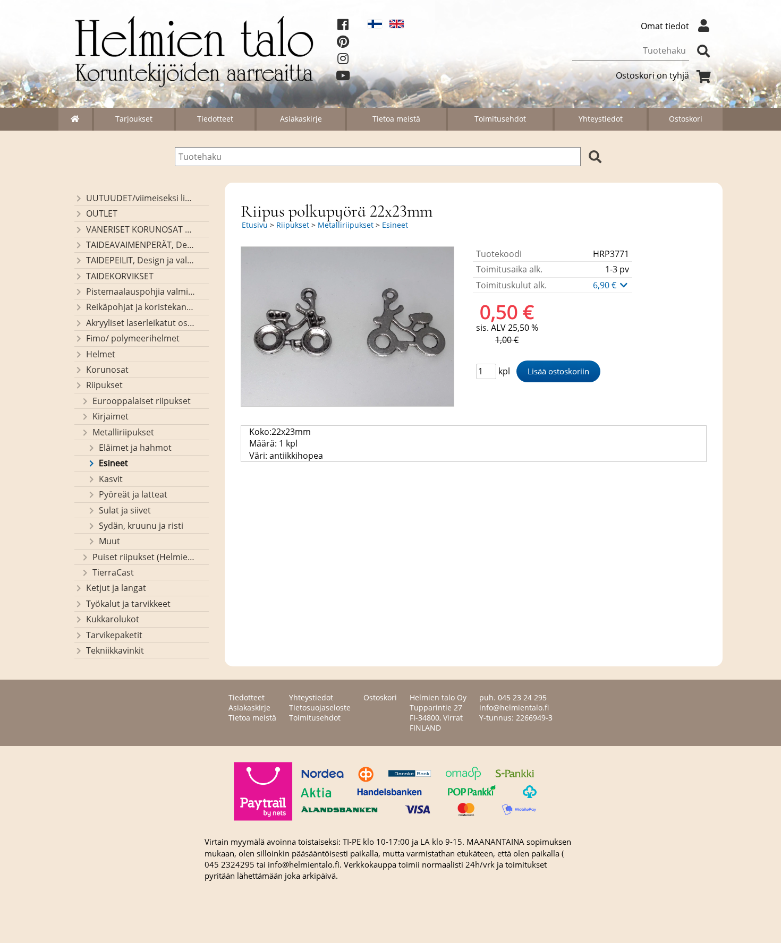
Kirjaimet (110, 416)
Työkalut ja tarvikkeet (128, 604)
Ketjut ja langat (116, 588)
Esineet (113, 463)
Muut (109, 541)
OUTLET (101, 213)
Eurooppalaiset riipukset (141, 401)
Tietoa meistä (396, 119)
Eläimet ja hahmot (135, 447)
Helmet (100, 354)
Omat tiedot (665, 26)
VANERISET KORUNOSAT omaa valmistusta (140, 229)
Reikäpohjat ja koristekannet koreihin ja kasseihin (140, 307)
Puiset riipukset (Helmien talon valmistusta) (143, 557)
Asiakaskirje (301, 119)
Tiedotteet (215, 119)
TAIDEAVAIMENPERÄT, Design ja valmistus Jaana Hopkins (140, 245)
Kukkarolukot (112, 619)
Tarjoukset (133, 119)
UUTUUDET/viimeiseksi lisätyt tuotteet (140, 198)
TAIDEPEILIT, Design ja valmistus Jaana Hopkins (140, 260)
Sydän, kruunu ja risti (141, 525)
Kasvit (111, 479)
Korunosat (107, 369)
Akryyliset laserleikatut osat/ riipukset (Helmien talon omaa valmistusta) (140, 323)
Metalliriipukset (123, 432)
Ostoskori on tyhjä (652, 75)
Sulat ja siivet (125, 510)
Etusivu (255, 225)
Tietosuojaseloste (320, 707)
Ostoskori (685, 119)
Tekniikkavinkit (115, 650)
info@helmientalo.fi (514, 707)
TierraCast (113, 572)
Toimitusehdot (500, 119)
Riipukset (104, 385)
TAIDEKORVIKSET (120, 276)
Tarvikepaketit (114, 635)
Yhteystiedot (601, 119)
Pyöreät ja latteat (133, 494)
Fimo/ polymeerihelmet (133, 338)
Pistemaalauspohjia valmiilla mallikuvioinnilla (140, 291)
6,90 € (605, 285)
